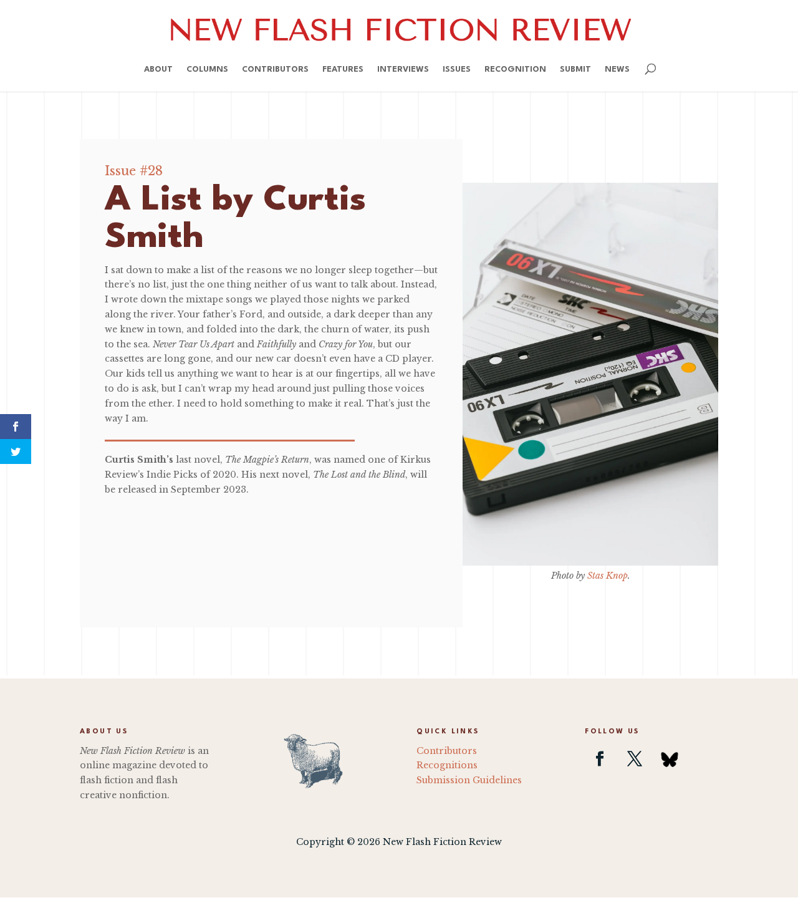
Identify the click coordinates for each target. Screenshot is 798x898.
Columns (207, 69)
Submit (575, 69)
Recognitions (447, 765)
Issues (457, 69)
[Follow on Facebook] (600, 759)
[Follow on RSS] (670, 759)
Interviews (403, 69)
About (158, 69)
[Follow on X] (635, 759)
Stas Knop (607, 575)
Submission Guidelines (469, 780)
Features (342, 69)
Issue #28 (134, 170)
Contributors (275, 69)
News (617, 69)
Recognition (515, 69)
